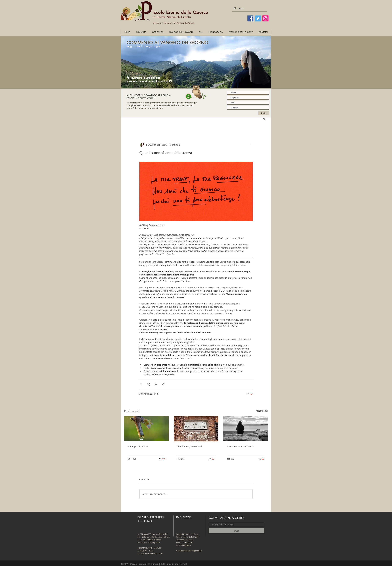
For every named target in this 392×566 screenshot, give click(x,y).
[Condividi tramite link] (163, 384)
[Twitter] (258, 18)
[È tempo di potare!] (146, 428)
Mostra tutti (262, 410)
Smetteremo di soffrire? (240, 446)
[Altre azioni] (251, 145)
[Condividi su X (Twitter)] (148, 384)
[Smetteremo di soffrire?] (245, 428)
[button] (216, 32)
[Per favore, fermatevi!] (196, 428)
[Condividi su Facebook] (140, 384)
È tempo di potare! (138, 446)
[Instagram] (265, 18)
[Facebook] (250, 18)
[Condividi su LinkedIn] (155, 384)
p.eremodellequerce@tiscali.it (189, 550)
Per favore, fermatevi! (189, 446)
